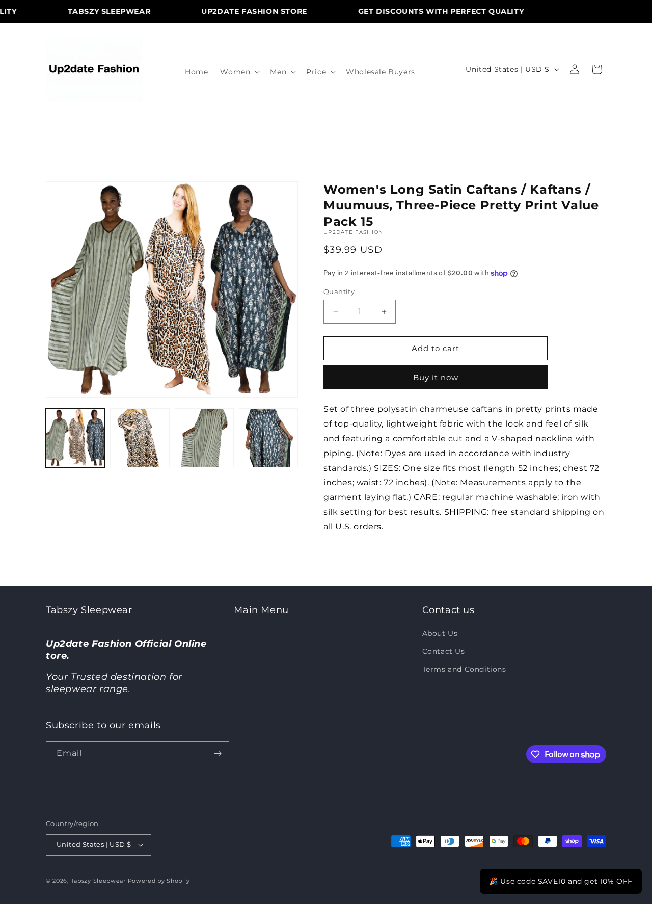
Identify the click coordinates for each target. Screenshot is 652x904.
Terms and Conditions (464, 669)
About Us (440, 633)
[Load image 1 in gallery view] (75, 437)
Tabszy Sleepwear (98, 880)
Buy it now (435, 377)
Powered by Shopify (159, 880)
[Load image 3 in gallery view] (204, 437)
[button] (239, 72)
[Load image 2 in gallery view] (139, 437)
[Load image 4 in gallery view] (268, 437)
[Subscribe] (217, 753)
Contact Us (443, 651)
